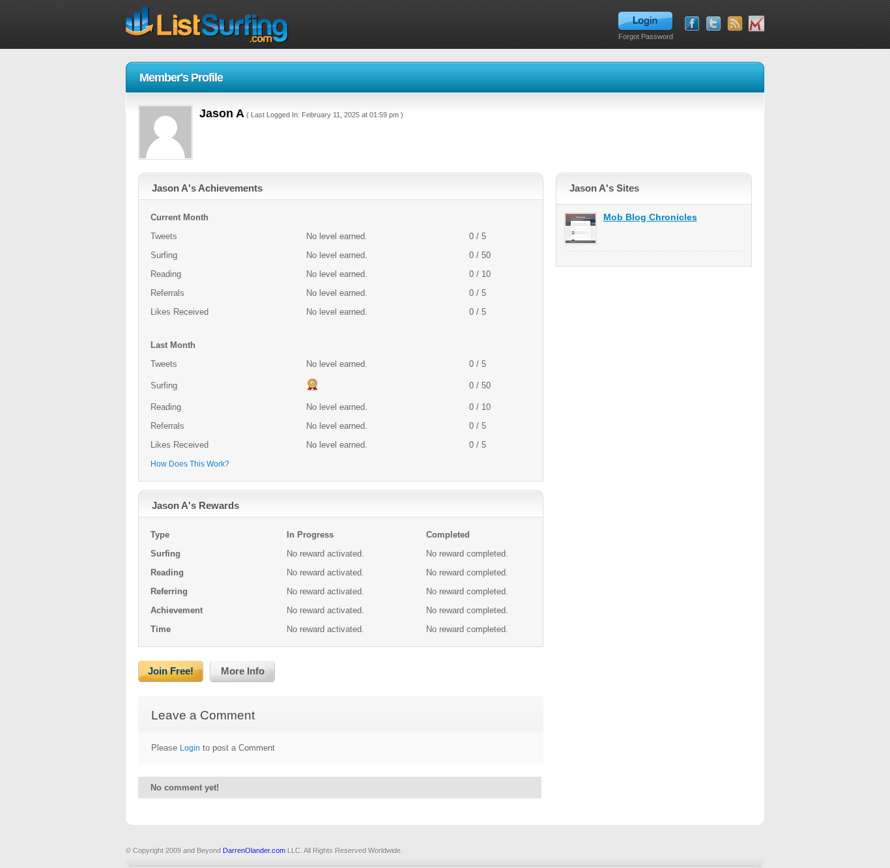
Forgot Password (645, 36)
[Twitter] (713, 23)
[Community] (756, 23)
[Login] (645, 21)
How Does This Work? (190, 464)
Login (190, 748)
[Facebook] (692, 23)
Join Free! (171, 670)
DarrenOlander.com (254, 850)
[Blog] (735, 23)
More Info (243, 670)
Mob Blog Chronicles (650, 217)
